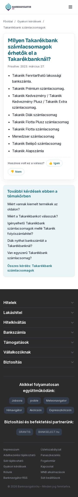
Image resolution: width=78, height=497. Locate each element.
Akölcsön (36, 410)
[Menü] (70, 7)
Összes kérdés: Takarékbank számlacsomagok (29, 268)
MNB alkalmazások (53, 472)
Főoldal (8, 21)
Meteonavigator (56, 400)
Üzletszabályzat (51, 449)
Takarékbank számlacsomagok (24, 27)
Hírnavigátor (14, 410)
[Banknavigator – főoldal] (18, 7)
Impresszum (11, 449)
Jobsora (17, 400)
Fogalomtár (48, 460)
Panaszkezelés (50, 455)
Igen (54, 163)
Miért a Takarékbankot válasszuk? (32, 216)
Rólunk (7, 472)
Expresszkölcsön (60, 410)
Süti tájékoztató (13, 460)
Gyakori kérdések (29, 21)
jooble (34, 400)
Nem (16, 171)
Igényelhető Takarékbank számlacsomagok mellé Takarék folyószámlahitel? (31, 228)
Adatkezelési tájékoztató (19, 455)
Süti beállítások (50, 477)
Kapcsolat (47, 466)
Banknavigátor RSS (15, 477)
